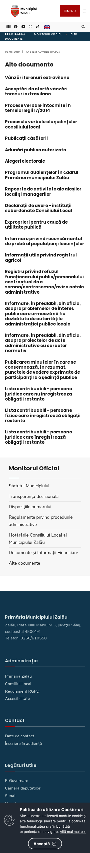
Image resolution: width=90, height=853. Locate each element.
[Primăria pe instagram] (30, 26)
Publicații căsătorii (26, 138)
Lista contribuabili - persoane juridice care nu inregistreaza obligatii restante (38, 394)
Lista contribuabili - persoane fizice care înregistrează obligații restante (42, 415)
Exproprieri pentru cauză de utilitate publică (36, 224)
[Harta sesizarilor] (7, 26)
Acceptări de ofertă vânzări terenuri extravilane (36, 91)
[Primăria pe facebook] (15, 26)
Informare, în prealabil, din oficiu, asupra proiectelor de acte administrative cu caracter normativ (43, 343)
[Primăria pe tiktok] (38, 26)
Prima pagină (15, 34)
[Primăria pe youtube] (22, 26)
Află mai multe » (73, 831)
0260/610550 (33, 638)
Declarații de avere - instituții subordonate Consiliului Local (38, 208)
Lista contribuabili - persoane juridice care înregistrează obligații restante (38, 437)
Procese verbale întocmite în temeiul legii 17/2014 (38, 107)
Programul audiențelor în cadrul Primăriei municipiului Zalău (41, 174)
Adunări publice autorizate (35, 150)
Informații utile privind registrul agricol (41, 257)
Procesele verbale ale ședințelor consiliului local (41, 124)
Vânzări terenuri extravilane (37, 78)
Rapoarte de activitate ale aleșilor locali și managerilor (43, 191)
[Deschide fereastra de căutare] (82, 26)
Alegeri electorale (25, 161)
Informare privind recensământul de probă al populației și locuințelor (44, 241)
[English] (46, 26)
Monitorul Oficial (48, 34)
